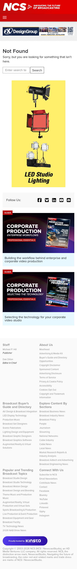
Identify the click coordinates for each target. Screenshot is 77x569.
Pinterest (43, 507)
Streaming (44, 432)
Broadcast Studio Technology (17, 482)
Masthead (44, 349)
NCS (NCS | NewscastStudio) (45, 548)
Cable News (45, 444)
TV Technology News (13, 526)
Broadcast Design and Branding (18, 490)
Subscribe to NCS (48, 474)
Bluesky (43, 495)
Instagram (44, 515)
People (42, 423)
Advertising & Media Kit (51, 353)
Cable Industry (46, 440)
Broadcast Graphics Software (17, 440)
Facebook (44, 491)
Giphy (42, 511)
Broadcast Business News (52, 411)
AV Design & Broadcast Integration (20, 411)
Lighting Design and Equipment (18, 432)
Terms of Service (47, 377)
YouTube (43, 499)
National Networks (48, 436)
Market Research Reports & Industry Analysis (53, 454)
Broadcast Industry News (51, 415)
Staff (6, 345)
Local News (45, 448)
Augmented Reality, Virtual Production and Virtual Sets (16, 503)
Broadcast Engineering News (53, 464)
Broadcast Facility (11, 522)
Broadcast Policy (47, 419)
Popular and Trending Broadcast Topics (18, 471)
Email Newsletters (48, 478)
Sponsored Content (49, 369)
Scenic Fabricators (12, 428)
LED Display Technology (15, 415)
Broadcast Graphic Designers (17, 436)
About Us (46, 345)
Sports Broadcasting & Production (19, 510)
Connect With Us (51, 470)
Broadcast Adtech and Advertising (56, 460)
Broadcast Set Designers (15, 423)
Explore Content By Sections (53, 405)
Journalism (44, 428)
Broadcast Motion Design (15, 486)
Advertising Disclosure (50, 373)
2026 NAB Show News (14, 530)
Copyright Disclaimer (49, 365)
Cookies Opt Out (47, 389)
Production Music (11, 419)
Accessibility (45, 385)
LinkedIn (43, 503)
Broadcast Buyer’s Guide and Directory (17, 405)
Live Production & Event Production (20, 514)
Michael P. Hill (10, 349)
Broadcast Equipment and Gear (18, 518)
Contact (43, 487)
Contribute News (47, 482)
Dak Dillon (8, 359)
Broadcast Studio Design (15, 478)
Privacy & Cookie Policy (51, 381)
